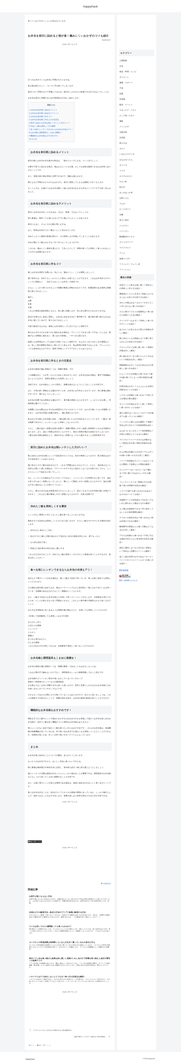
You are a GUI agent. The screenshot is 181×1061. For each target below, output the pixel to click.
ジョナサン (124, 226)
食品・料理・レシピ (35, 841)
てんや (122, 204)
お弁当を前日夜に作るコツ (40, 116)
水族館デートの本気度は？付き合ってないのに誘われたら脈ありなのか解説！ (136, 501)
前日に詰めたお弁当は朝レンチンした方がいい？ (49, 123)
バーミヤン (124, 231)
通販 (121, 121)
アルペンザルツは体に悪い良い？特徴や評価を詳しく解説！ (136, 349)
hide (53, 105)
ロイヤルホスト (126, 176)
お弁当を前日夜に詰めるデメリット (44, 113)
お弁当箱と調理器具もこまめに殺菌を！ (46, 133)
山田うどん (124, 198)
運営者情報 (123, 570)
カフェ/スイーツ (126, 242)
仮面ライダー (125, 259)
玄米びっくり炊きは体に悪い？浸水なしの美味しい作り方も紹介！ (136, 286)
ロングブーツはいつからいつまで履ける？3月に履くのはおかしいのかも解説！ (135, 473)
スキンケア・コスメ (127, 110)
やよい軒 (123, 182)
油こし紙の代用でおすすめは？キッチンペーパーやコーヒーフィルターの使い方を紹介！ (136, 560)
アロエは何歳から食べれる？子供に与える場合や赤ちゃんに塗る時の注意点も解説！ (136, 538)
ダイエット (124, 77)
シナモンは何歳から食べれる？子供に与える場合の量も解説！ (136, 397)
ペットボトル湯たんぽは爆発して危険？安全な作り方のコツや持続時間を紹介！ (136, 423)
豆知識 (122, 99)
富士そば (123, 143)
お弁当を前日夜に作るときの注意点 (44, 120)
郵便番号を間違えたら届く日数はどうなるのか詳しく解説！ (136, 528)
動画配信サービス (126, 237)
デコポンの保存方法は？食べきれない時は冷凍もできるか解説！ (136, 519)
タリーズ (123, 165)
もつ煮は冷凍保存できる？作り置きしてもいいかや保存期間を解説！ (136, 510)
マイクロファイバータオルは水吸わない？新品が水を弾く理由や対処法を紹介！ (135, 443)
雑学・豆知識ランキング (128, 580)
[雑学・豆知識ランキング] (125, 577)
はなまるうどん (126, 160)
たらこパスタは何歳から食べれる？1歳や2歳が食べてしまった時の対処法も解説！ (136, 377)
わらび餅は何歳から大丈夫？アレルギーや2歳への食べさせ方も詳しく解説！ (136, 453)
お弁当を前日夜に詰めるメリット (43, 110)
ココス (122, 171)
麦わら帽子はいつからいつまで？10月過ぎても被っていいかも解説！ (136, 414)
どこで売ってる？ (126, 116)
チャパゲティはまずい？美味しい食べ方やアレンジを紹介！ (136, 322)
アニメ (122, 253)
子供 (121, 88)
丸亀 (121, 215)
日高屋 (122, 138)
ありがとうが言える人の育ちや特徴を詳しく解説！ (136, 331)
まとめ (33, 139)
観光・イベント (126, 105)
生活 (121, 66)
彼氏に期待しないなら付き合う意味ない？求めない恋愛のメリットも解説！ (135, 549)
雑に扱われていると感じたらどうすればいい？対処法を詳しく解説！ (136, 358)
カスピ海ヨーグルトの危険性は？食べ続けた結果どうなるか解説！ (136, 313)
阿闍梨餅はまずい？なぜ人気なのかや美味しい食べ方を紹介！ (136, 367)
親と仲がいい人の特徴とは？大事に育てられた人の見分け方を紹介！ (136, 340)
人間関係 (123, 61)
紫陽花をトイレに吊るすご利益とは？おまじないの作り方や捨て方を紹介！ (136, 295)
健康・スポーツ (126, 83)
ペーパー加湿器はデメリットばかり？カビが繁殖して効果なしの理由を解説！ (136, 462)
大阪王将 (123, 132)
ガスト (122, 149)
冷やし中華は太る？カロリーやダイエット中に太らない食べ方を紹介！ (136, 304)
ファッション (125, 270)
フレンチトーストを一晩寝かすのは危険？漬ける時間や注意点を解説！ (135, 483)
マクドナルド (125, 248)
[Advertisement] (70, 60)
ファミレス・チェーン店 (129, 264)
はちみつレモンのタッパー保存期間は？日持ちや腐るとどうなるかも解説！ (136, 432)
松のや (122, 187)
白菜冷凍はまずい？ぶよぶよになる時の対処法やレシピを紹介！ (136, 388)
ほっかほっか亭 (126, 193)
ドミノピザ (124, 127)
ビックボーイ (125, 209)
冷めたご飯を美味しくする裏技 (42, 126)
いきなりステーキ (126, 154)
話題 (121, 94)
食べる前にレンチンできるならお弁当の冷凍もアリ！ (51, 129)
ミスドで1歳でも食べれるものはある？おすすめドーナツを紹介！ (136, 492)
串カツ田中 (124, 220)
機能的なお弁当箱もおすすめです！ (44, 136)
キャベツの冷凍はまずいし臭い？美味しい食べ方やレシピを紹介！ (136, 405)
